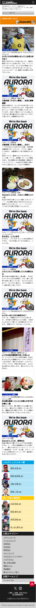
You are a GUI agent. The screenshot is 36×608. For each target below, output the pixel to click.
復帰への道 (20, 98)
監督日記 (13, 269)
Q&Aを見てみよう (16, 52)
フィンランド (9, 234)
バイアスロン (9, 560)
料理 (18, 192)
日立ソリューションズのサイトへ (18, 598)
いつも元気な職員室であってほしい (16, 355)
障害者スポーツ (22, 353)
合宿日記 (13, 98)
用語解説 (7, 569)
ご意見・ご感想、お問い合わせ (17, 593)
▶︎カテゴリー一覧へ (11, 572)
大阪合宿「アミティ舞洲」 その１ (16, 144)
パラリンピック (28, 52)
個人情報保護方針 (17, 594)
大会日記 (7, 547)
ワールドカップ (10, 541)
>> (20, 458)
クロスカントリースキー (18, 232)
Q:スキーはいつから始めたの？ (14, 315)
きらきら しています (10, 236)
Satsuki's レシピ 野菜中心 (13, 441)
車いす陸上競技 (10, 563)
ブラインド (5, 54)
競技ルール (8, 566)
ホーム (5, 13)
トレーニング (9, 553)
